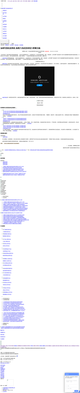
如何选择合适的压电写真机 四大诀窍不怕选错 (12, 167)
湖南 (26, 1)
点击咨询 (5, 391)
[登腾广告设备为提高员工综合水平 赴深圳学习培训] (11, 212)
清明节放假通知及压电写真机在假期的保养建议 (13, 216)
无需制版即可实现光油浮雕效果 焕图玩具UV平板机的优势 (15, 205)
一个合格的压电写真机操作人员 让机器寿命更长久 (13, 316)
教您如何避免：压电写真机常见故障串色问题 (12, 321)
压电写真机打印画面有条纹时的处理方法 (11, 318)
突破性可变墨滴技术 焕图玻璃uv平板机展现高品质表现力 (15, 209)
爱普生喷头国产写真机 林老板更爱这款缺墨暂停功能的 (41, 149)
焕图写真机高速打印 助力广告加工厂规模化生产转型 (14, 174)
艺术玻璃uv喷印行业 (7, 265)
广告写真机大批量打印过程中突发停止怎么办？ (13, 317)
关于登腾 (2, 376)
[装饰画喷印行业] (6, 113)
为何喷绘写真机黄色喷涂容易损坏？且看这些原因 (13, 320)
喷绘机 (12, 345)
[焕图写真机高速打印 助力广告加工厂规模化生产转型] (14, 173)
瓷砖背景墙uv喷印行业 (7, 255)
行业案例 (53, 345)
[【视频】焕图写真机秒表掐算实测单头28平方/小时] (11, 199)
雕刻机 (15, 345)
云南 (13, 1)
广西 (24, 1)
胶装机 (37, 345)
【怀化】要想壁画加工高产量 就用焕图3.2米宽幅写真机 (14, 125)
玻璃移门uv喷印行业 (7, 260)
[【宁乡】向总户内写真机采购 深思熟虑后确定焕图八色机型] (3, 110)
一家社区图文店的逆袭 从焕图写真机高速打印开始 (13, 168)
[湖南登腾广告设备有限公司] (6, 8)
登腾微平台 (4, 346)
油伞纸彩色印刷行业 (7, 270)
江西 (32, 1)
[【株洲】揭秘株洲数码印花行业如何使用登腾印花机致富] (12, 326)
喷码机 (28, 345)
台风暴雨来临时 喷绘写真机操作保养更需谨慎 (12, 301)
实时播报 (21, 44)
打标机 (31, 345)
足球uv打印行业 (6, 245)
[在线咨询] (47, 51)
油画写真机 (4, 97)
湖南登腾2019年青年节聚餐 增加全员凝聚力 (12, 223)
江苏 (21, 1)
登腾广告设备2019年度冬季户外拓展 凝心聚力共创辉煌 (14, 218)
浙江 (16, 1)
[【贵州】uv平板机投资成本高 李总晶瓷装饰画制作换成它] (3, 117)
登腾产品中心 (5, 388)
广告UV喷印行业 (6, 241)
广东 (8, 1)
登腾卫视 (66, 345)
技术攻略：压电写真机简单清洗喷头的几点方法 (13, 306)
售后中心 (2, 372)
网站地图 (35, 1)
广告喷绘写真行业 (6, 231)
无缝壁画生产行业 (6, 251)
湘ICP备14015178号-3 (4, 363)
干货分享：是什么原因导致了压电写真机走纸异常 (13, 304)
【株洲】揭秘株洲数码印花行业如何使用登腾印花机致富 (12, 328)
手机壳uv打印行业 (6, 284)
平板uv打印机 (8, 345)
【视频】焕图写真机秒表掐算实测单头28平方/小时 (13, 166)
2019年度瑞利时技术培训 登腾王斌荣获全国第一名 (13, 221)
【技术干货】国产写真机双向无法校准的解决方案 (13, 312)
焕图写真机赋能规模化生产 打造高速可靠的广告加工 (14, 206)
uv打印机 (2, 366)
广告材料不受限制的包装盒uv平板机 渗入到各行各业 (15, 149)
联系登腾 (2, 377)
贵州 (19, 1)
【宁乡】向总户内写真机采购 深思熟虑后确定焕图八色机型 (15, 111)
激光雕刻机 (24, 345)
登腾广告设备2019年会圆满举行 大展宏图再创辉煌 (13, 217)
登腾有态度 (62, 345)
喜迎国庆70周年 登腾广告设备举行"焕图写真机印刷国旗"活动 (16, 219)
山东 (11, 1)
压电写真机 (4, 58)
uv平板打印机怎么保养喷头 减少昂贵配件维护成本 (13, 308)
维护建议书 (73, 345)
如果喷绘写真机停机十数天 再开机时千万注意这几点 (14, 309)
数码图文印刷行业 (6, 236)
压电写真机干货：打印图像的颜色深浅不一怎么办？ (14, 310)
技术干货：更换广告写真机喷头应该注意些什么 (13, 315)
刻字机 (46, 345)
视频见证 (2, 375)
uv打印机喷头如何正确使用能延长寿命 (11, 305)
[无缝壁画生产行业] (7, 128)
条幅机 (43, 345)
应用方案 (57, 345)
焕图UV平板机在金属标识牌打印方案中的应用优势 (14, 204)
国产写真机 (2, 345)
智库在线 (16, 44)
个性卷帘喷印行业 (6, 274)
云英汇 (69, 345)
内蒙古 (29, 1)
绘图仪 (34, 345)
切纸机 (40, 345)
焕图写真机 (4, 63)
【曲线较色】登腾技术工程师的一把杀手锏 (12, 222)
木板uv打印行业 (6, 289)
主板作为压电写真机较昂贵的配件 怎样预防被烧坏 (13, 313)
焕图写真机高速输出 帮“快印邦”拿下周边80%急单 (13, 170)
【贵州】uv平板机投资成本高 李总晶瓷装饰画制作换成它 (14, 118)
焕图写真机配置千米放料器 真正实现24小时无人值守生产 (14, 171)
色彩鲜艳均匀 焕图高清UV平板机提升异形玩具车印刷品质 (15, 208)
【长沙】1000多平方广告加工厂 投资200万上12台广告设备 (15, 203)
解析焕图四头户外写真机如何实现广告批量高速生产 (14, 210)
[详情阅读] (9, 116)
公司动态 (12, 44)
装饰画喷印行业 (6, 280)
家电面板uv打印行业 (7, 294)
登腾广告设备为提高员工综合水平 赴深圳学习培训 (13, 214)
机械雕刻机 (19, 345)
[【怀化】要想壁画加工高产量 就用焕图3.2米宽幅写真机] (3, 124)
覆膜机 (49, 345)
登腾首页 (7, 44)
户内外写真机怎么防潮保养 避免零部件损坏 (12, 303)
